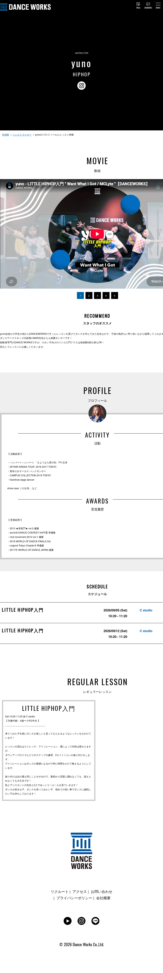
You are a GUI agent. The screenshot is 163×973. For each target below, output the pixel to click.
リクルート (60, 891)
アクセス (80, 891)
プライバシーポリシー (74, 897)
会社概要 (103, 897)
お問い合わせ (101, 891)
